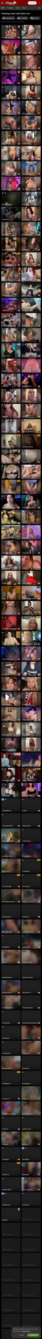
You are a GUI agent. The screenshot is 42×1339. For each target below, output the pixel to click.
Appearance (10, 18)
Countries (24, 18)
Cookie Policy (25, 1331)
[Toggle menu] (2, 3)
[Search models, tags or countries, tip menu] (39, 8)
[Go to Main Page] (13, 3)
